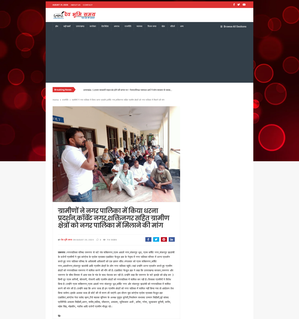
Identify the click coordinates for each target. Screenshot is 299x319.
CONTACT (88, 4)
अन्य (182, 26)
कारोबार (93, 26)
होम (56, 26)
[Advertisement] (149, 56)
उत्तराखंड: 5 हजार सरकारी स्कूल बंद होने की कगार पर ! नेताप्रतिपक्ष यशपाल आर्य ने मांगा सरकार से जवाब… (127, 89)
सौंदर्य (172, 26)
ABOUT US (75, 4)
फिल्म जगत (152, 26)
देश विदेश (104, 26)
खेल (163, 26)
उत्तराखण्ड (80, 26)
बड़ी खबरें (67, 26)
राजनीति (128, 26)
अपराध (116, 26)
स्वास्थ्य (139, 26)
